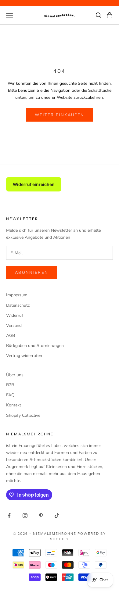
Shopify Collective (23, 415)
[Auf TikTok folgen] (57, 516)
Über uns (14, 375)
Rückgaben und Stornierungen (35, 345)
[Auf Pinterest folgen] (41, 516)
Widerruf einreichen (34, 184)
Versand (14, 325)
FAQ (10, 395)
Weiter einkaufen (59, 115)
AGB (10, 335)
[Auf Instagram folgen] (25, 516)
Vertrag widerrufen (24, 356)
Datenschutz (18, 305)
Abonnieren (31, 272)
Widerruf (14, 315)
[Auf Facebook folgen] (9, 516)
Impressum (16, 295)
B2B (10, 385)
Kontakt (13, 405)
